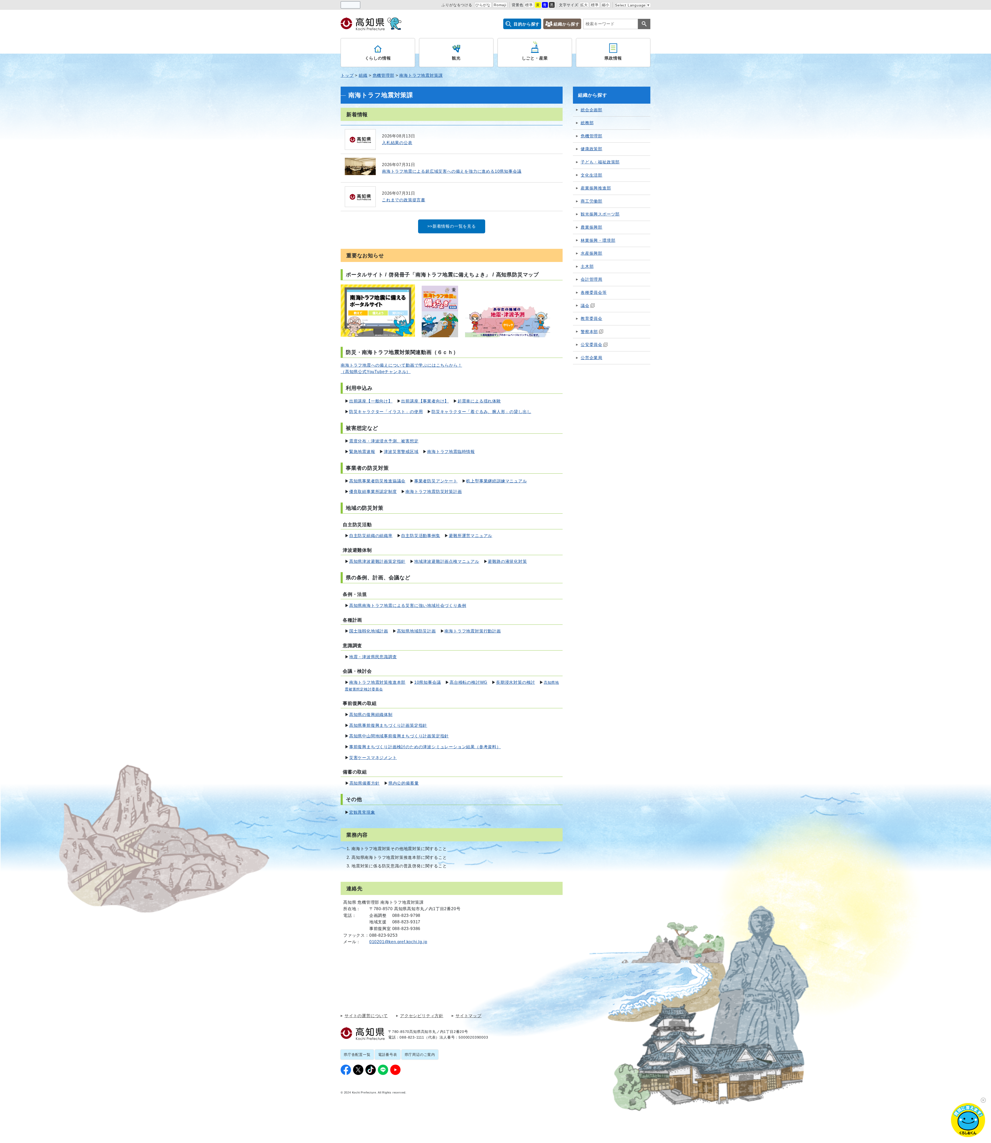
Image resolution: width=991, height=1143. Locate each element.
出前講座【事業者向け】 (425, 401)
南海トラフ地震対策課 (421, 75)
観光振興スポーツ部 (600, 214)
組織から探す (567, 24)
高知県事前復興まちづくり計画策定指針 (388, 725)
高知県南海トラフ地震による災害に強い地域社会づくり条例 (407, 605)
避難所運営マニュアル (470, 535)
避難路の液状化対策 (507, 561)
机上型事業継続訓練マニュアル (496, 481)
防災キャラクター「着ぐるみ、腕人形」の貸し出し (481, 411)
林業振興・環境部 (598, 240)
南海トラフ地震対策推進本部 (377, 682)
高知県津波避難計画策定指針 (377, 561)
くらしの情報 (378, 58)
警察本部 (589, 332)
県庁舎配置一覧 (357, 1054)
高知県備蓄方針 (364, 783)
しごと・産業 (535, 58)
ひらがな (483, 5)
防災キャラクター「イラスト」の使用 (386, 411)
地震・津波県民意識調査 (373, 657)
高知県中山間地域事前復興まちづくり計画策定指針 (399, 736)
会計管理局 (591, 279)
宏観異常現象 (362, 812)
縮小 (606, 5)
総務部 (587, 123)
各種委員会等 (594, 292)
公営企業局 (591, 358)
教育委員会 (591, 318)
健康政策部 (591, 149)
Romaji (500, 5)
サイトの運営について (366, 1016)
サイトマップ (468, 1016)
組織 (363, 75)
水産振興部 (591, 253)
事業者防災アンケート (436, 481)
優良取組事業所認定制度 (373, 491)
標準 (529, 5)
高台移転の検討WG (468, 682)
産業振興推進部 (596, 188)
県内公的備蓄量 (403, 783)
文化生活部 (591, 175)
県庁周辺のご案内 (420, 1054)
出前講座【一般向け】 (371, 401)
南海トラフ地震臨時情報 (451, 451)
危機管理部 (383, 75)
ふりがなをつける (457, 5)
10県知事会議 (427, 682)
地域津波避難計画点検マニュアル (446, 561)
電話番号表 (387, 1054)
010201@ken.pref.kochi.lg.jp (398, 942)
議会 (585, 305)
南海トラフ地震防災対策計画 (433, 491)
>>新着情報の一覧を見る (451, 226)
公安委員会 (591, 344)
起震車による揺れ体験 (479, 401)
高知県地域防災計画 (416, 631)
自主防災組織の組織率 (371, 535)
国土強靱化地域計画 (368, 631)
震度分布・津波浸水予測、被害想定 (384, 441)
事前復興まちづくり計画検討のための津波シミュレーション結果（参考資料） (425, 747)
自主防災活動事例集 (420, 535)
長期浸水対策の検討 (515, 682)
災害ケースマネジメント (373, 757)
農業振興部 (591, 227)
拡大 (584, 5)
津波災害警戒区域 (401, 451)
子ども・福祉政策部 (600, 162)
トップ (347, 75)
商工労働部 (591, 201)
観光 (456, 58)
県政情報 (613, 58)
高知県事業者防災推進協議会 (377, 481)
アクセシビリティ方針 (421, 1016)
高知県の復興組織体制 (371, 714)
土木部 (587, 266)
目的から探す (527, 24)
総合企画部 (591, 110)
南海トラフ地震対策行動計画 (472, 631)
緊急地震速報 (362, 451)
